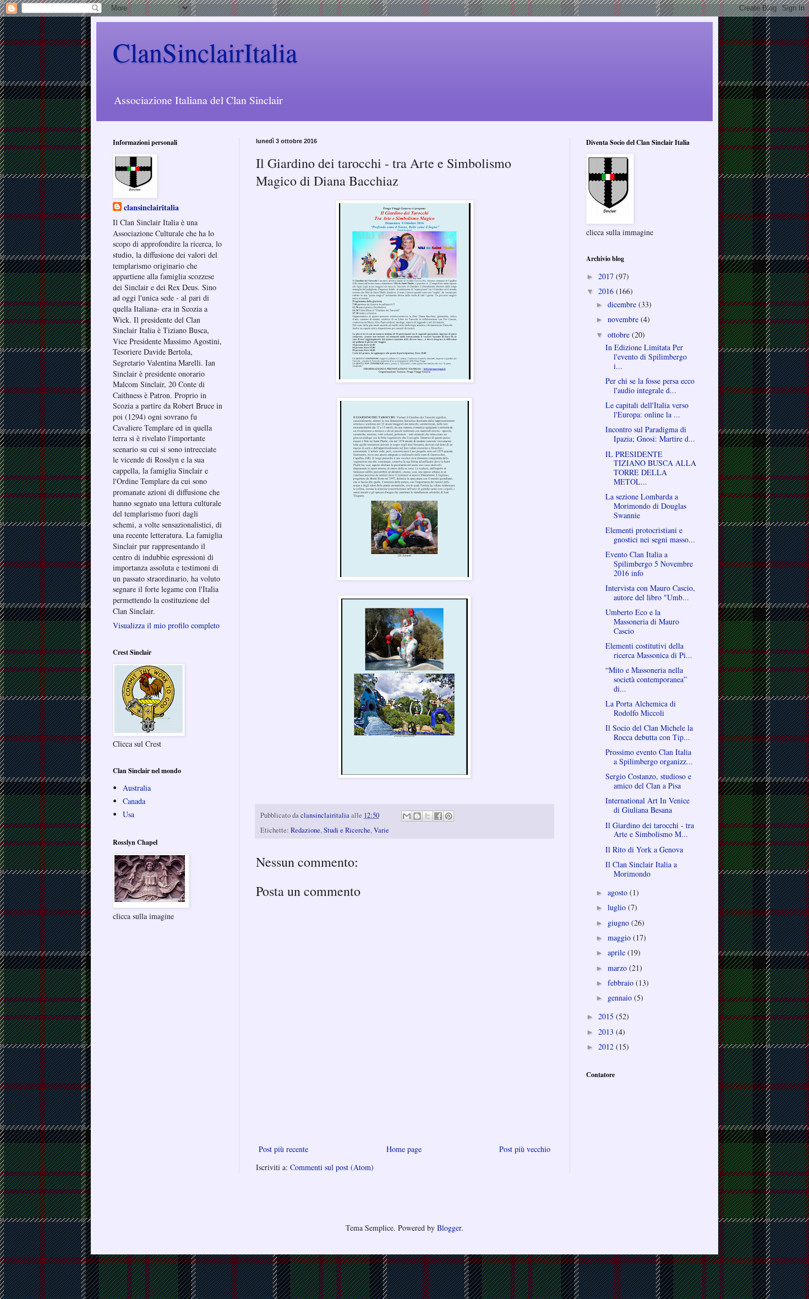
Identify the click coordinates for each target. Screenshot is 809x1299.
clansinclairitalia (151, 207)
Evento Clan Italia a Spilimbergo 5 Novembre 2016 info (649, 563)
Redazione (305, 830)
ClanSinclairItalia (205, 51)
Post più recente (283, 1149)
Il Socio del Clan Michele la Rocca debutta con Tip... (649, 732)
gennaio (621, 997)
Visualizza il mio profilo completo (166, 625)
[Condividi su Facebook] (438, 816)
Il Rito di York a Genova (644, 849)
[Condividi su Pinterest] (448, 816)
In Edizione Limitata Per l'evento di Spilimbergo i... (646, 356)
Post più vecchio (524, 1149)
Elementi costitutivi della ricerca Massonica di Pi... (648, 650)
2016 (607, 291)
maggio (620, 937)
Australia (137, 787)
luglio (618, 907)
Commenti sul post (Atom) (332, 1167)
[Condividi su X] (427, 816)
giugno (619, 922)
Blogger (449, 1227)
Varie (381, 830)
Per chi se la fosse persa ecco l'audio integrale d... (650, 385)
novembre (624, 319)
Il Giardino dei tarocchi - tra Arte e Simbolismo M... (649, 830)
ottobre (620, 334)
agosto (619, 892)
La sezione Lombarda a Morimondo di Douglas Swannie (645, 505)
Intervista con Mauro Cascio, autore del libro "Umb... (650, 592)
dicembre (623, 304)
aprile (617, 952)
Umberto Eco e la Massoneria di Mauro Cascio (642, 621)
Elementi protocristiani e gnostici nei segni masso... (650, 535)
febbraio (622, 982)
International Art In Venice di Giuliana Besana (647, 805)
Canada (134, 801)
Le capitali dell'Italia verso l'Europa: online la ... (646, 410)
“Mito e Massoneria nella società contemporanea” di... (646, 679)
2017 (607, 276)
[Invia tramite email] (406, 816)
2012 (607, 1046)
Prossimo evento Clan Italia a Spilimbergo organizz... (649, 757)
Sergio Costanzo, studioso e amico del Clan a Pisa (648, 781)
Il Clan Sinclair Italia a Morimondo (641, 869)
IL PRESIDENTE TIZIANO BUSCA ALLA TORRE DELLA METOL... (650, 468)
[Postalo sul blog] (417, 816)
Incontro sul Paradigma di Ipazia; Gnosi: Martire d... (650, 434)
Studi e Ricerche (347, 830)
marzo (618, 968)
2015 (607, 1016)
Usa (128, 814)
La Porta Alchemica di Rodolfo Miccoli (640, 708)
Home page (404, 1149)
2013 (607, 1031)
